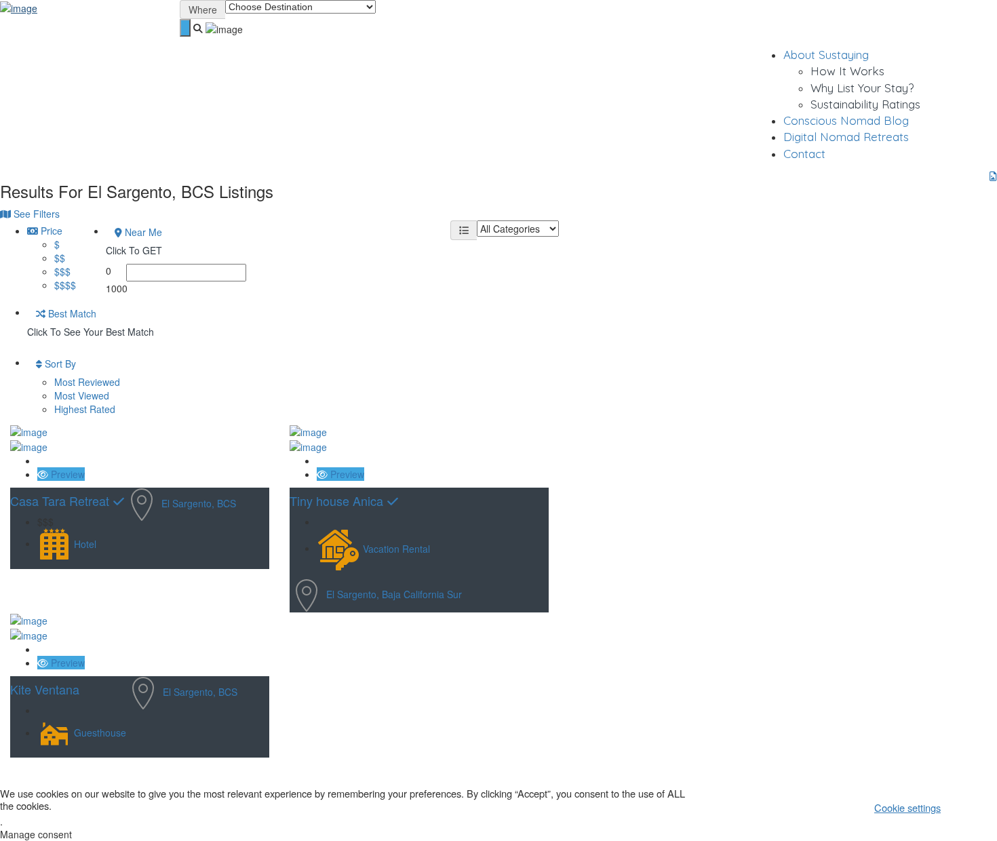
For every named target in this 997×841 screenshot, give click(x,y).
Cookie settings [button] (907, 808)
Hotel (85, 543)
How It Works (847, 71)
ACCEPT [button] (974, 807)
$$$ (62, 271)
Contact (804, 153)
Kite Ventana (44, 689)
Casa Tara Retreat (61, 500)
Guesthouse (100, 732)
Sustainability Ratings (865, 104)
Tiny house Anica (338, 500)
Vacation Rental (396, 548)
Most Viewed (81, 395)
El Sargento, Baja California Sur (394, 593)
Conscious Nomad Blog (846, 120)
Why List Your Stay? (862, 88)
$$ (59, 258)
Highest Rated (84, 409)
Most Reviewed (87, 382)
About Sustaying (826, 54)
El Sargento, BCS (198, 503)
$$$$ (65, 285)
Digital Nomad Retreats (846, 137)
